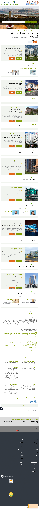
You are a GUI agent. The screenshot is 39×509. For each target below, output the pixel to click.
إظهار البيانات (19, 58)
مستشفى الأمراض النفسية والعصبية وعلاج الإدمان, (13, 83)
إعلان (37, 439)
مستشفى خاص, (19, 48)
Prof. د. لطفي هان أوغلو (8, 211)
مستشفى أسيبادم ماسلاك (16, 248)
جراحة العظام (34, 471)
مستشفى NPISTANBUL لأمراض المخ (13, 274)
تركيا (25, 30)
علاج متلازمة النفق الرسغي (33, 400)
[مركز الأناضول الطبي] (31, 52)
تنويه (37, 452)
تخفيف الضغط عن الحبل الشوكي (7, 421)
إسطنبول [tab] (35, 42)
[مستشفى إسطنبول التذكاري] (31, 139)
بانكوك (22, 439)
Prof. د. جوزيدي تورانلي (25, 211)
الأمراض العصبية (29, 30)
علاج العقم (34, 468)
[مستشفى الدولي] (31, 166)
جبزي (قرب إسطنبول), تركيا (11, 48)
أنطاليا (22, 455)
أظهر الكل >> (19, 208)
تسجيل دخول (2, 4)
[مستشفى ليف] (31, 228)
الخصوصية (36, 449)
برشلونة (22, 440)
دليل (37, 440)
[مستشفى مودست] (31, 87)
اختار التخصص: (35, 20)
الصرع (24, 421)
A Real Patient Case (35, 443)
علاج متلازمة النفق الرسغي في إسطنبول (13, 30)
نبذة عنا (37, 453)
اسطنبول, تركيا (13, 223)
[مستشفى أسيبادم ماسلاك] (31, 254)
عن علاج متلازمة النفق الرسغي (32, 410)
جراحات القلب (34, 465)
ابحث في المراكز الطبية (31, 22)
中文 (10, 4)
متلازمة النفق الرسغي (34, 421)
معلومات (36, 446)
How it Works (36, 442)
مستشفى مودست (17, 81)
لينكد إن (21, 464)
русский (13, 4)
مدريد (22, 443)
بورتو (22, 459)
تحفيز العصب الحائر (34, 422)
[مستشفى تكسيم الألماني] (31, 110)
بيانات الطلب (12, 58)
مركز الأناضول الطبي (17, 47)
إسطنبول (21, 30)
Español (7, 4)
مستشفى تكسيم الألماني (16, 108)
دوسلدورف (21, 452)
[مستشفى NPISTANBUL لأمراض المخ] (31, 280)
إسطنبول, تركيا (19, 84)
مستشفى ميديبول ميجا (16, 187)
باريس (22, 461)
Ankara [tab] (30, 42)
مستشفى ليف (18, 222)
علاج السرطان (34, 464)
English (16, 4)
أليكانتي (22, 458)
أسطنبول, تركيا (13, 161)
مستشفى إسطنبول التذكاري (15, 134)
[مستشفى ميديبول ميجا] (31, 193)
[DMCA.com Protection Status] (11, 494)
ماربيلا (22, 446)
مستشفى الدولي (18, 160)
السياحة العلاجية (35, 30)
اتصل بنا (37, 455)
